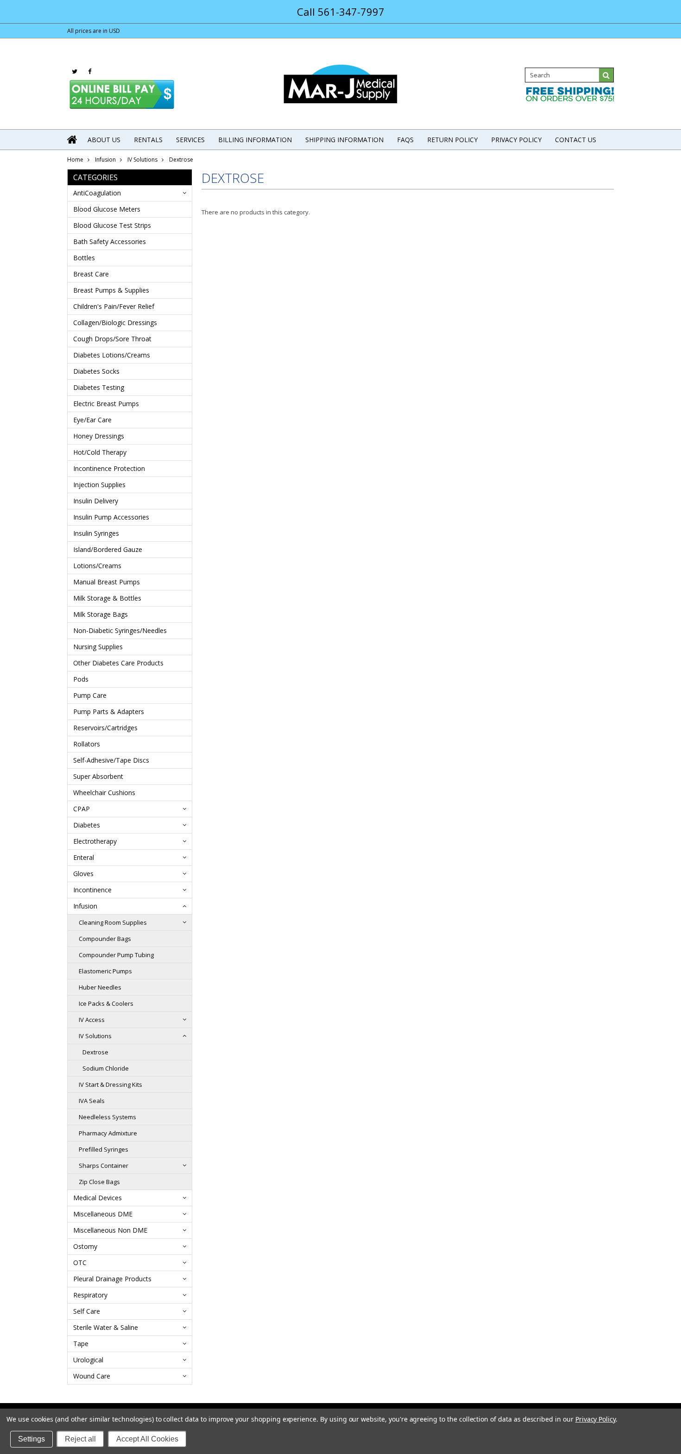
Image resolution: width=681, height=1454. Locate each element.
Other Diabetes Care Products (118, 662)
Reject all (80, 1439)
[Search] (606, 75)
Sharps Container (103, 1165)
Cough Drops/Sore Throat (112, 338)
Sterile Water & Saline (105, 1327)
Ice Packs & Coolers (106, 1003)
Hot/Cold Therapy (99, 452)
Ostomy (85, 1246)
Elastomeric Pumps (105, 971)
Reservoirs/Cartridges (105, 727)
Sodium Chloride (105, 1068)
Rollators (86, 744)
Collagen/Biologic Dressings (115, 322)
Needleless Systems (107, 1117)
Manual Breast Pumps (106, 581)
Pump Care (90, 695)
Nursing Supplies (98, 646)
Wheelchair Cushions (104, 792)
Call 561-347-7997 (341, 12)
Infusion (105, 159)
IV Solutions (142, 159)
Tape (80, 1343)
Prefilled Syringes (103, 1149)
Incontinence (92, 889)
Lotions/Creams (97, 565)
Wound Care (91, 1376)
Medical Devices (97, 1197)
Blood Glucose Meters (106, 209)
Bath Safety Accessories (109, 241)
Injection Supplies (99, 484)
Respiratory (90, 1295)
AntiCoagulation (97, 192)
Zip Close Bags (99, 1182)
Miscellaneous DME (102, 1214)
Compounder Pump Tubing (116, 955)
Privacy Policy (595, 1419)
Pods (80, 679)
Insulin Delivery (95, 500)
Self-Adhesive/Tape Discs (111, 760)
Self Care (86, 1311)
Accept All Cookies (147, 1439)
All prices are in (93, 31)
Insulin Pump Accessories (111, 517)
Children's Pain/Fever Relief (113, 306)
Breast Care (91, 273)
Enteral (83, 857)
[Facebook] (89, 72)
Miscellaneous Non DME (110, 1230)
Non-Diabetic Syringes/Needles (120, 630)
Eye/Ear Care (92, 419)
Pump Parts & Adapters (108, 711)
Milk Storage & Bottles (107, 598)
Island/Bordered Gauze (107, 549)
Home (75, 159)
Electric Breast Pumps (106, 403)
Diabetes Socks (96, 371)
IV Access (92, 1019)
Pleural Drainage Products (112, 1278)
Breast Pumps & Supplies (111, 290)
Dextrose (95, 1052)
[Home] (72, 139)
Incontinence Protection (109, 468)
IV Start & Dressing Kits (110, 1084)
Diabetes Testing (98, 387)
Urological (88, 1359)
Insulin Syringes (96, 533)
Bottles (84, 257)
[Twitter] (74, 72)
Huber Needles (100, 987)
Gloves (83, 873)
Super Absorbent (98, 776)
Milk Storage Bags (100, 614)
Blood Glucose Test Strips (112, 225)
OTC (80, 1262)
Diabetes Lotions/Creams (111, 355)
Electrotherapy (95, 841)
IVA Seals (92, 1101)
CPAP (81, 808)
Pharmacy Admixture (108, 1133)
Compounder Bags (105, 938)
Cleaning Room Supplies (113, 922)
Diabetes (86, 825)
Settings (31, 1439)
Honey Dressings (98, 436)
